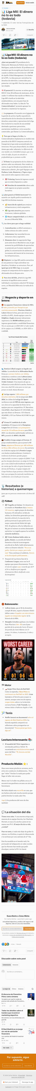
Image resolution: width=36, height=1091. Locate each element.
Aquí (3, 800)
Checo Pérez (23, 692)
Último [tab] (14, 989)
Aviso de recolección (18, 1077)
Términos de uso (21, 933)
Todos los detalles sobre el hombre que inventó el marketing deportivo (12, 1013)
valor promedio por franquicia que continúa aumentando (15, 308)
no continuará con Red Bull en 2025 (17, 693)
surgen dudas (10, 702)
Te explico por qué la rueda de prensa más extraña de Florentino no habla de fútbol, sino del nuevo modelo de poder (13, 1000)
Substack (8, 1087)
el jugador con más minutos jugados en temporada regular (19, 614)
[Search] (32, 989)
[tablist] (10, 965)
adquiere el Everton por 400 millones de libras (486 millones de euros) (17, 446)
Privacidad (21, 1075)
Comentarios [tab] (7, 965)
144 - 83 (19, 624)
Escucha (31, 30)
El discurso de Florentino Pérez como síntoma (12, 995)
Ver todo (6, 1048)
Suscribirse (20, 3)
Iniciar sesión (30, 3)
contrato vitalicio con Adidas (18, 374)
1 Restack (18, 944)
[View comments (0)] (10, 35)
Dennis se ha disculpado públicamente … (19, 554)
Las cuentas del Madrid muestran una (13, 1037)
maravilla (20, 790)
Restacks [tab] (15, 965)
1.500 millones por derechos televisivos (15, 395)
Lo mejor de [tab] (6, 989)
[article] (18, 1000)
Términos (29, 1075)
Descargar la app (27, 1082)
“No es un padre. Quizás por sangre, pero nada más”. (18, 550)
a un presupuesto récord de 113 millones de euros (16, 429)
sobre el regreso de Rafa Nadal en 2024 (19, 718)
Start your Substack (11, 1082)
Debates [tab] (20, 989)
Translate (6, 8)
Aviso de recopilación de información (20, 935)
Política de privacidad (18, 937)
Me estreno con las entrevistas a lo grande (13, 1019)
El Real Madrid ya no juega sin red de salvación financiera (12, 1031)
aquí (19, 567)
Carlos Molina (10, 28)
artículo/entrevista (22, 749)
